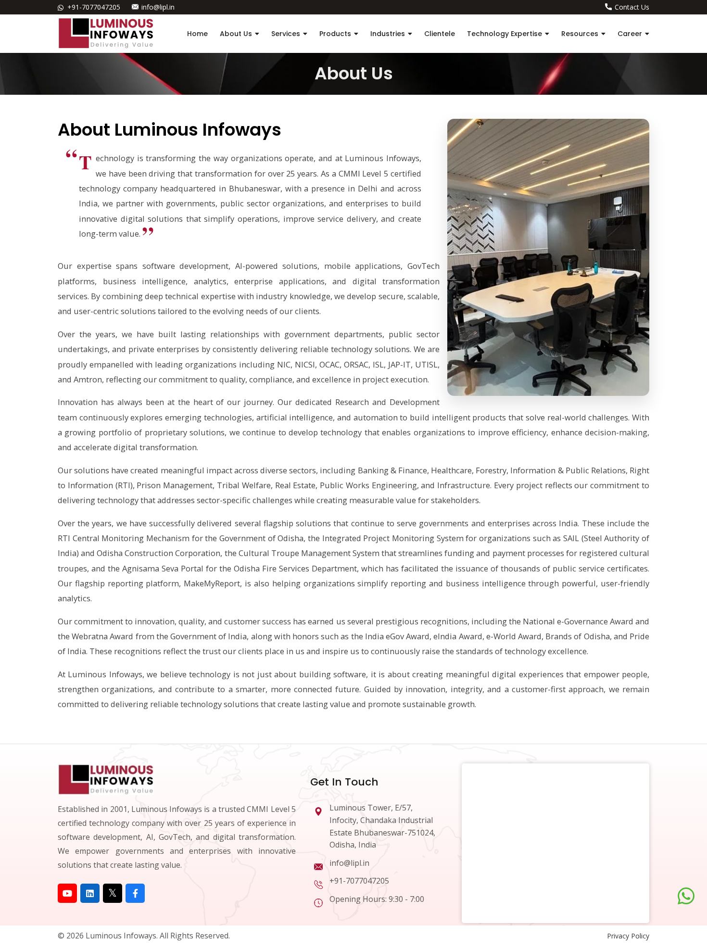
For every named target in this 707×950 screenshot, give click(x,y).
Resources (579, 33)
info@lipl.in (158, 7)
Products (335, 33)
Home (197, 33)
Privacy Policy (628, 935)
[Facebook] (135, 893)
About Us (236, 33)
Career (630, 33)
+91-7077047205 (93, 7)
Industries (387, 33)
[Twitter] (112, 893)
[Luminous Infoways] (106, 778)
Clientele (439, 33)
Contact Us (632, 7)
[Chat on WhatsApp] (686, 896)
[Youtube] (67, 893)
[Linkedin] (90, 893)
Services (285, 33)
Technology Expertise (504, 33)
